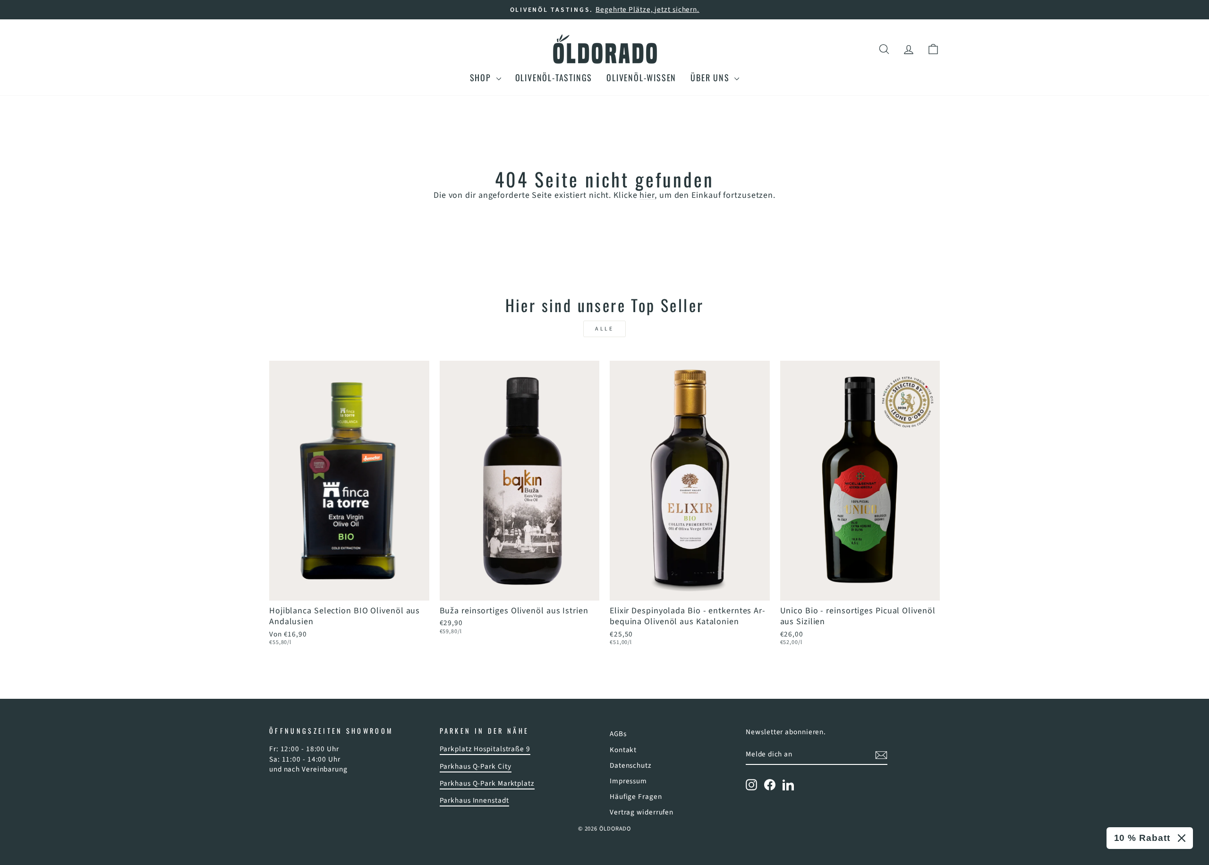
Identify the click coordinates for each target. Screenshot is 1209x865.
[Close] (1181, 838)
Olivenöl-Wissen (641, 77)
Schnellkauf (349, 589)
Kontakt (623, 750)
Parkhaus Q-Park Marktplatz (487, 783)
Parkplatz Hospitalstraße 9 (485, 749)
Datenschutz (631, 765)
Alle (604, 329)
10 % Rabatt (1142, 838)
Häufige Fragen (636, 796)
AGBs (618, 734)
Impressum (628, 781)
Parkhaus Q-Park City (475, 766)
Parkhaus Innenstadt (474, 800)
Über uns (711, 77)
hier (647, 195)
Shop (482, 77)
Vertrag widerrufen (641, 812)
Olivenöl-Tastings (554, 77)
